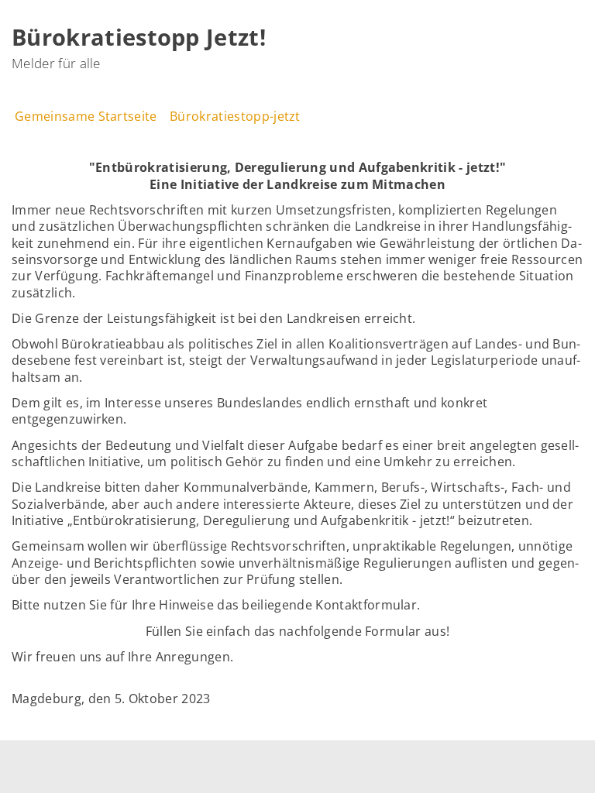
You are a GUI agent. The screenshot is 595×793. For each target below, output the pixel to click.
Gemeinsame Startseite (86, 116)
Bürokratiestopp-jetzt (235, 116)
